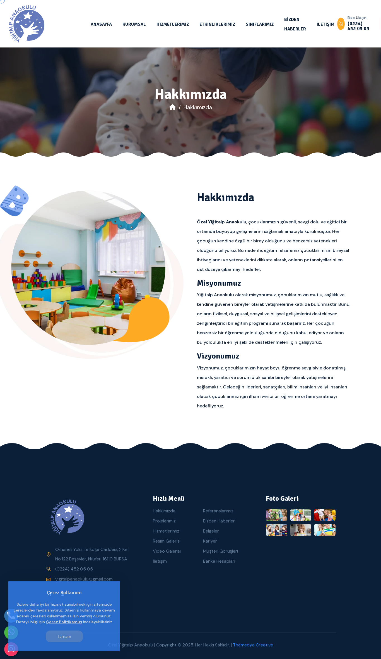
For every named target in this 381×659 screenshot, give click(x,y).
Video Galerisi (167, 551)
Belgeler (211, 531)
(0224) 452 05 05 (74, 569)
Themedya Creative (253, 645)
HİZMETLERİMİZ (172, 24)
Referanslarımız (218, 511)
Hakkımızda (164, 511)
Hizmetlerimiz (166, 531)
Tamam (64, 636)
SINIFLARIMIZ (260, 24)
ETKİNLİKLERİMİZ (217, 24)
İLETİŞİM (325, 24)
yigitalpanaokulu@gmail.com (84, 579)
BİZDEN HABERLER (295, 24)
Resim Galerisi (166, 541)
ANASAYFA (101, 24)
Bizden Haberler (219, 521)
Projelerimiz (164, 521)
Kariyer (210, 541)
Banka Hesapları (219, 561)
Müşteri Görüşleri (220, 551)
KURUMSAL (134, 24)
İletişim (160, 561)
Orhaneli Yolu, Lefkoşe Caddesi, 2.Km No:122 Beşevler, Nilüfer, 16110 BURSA (92, 554)
